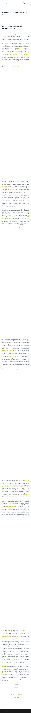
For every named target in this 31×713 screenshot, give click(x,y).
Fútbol (20, 30)
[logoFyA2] (12, 3)
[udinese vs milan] (15, 19)
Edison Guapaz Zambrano (15, 31)
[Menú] (27, 3)
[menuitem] (23, 3)
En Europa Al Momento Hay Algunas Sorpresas (12, 27)
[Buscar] (23, 3)
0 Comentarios (13, 30)
